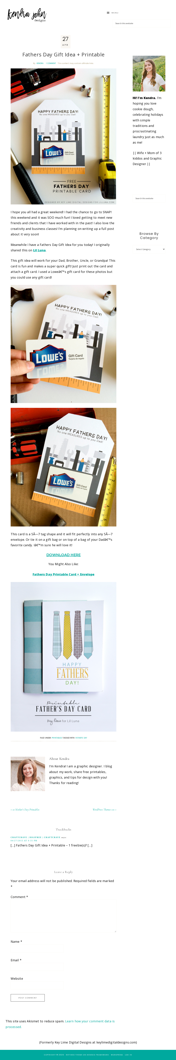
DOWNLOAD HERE (63, 555)
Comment (19, 897)
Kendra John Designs (27, 15)
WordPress (117, 1055)
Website (17, 978)
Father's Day (81, 738)
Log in (128, 1055)
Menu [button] (115, 13)
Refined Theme (74, 1055)
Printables (57, 738)
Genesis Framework (98, 1055)
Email (16, 960)
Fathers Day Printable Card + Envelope (64, 574)
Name (16, 941)
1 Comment (51, 63)
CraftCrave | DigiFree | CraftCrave (35, 837)
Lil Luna (39, 250)
